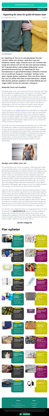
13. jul (41, 249)
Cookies (34, 407)
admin (14, 17)
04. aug (41, 235)
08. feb (17, 293)
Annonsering (34, 403)
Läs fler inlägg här (24, 223)
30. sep (41, 351)
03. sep (41, 365)
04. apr (17, 264)
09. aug (17, 235)
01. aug (17, 249)
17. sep (17, 365)
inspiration (44, 17)
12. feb (41, 278)
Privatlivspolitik (26, 414)
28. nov (17, 307)
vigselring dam (21, 110)
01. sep (17, 380)
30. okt (40, 336)
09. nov (17, 322)
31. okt (17, 336)
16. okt (17, 351)
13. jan (41, 293)
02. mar (17, 278)
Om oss (34, 405)
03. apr (41, 264)
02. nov (41, 322)
